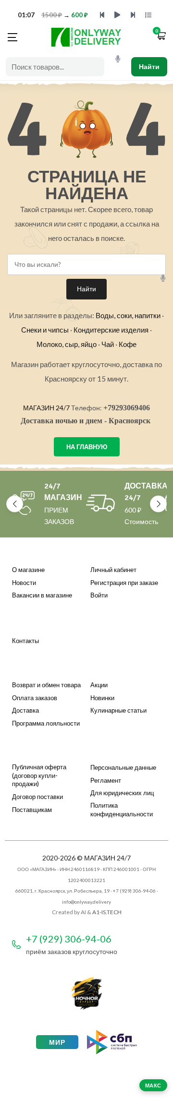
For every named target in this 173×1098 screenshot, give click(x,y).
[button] (161, 36)
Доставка (25, 710)
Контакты (25, 640)
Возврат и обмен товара (46, 685)
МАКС (153, 1085)
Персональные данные (123, 767)
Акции (99, 685)
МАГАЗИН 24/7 (46, 408)
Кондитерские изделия (111, 329)
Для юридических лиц (122, 793)
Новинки (102, 698)
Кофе (127, 344)
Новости (24, 582)
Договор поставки (37, 796)
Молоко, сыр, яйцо (67, 344)
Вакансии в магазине (42, 595)
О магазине (28, 569)
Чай (107, 344)
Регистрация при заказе (124, 582)
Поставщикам (32, 809)
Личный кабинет (113, 569)
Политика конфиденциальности (121, 809)
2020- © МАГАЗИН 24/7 (86, 858)
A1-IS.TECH (107, 912)
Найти (149, 66)
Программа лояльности (46, 723)
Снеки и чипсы (45, 329)
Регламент (105, 780)
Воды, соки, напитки (128, 315)
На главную (86, 447)
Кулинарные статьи (118, 710)
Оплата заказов (34, 698)
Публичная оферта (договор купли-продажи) (39, 775)
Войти (99, 595)
